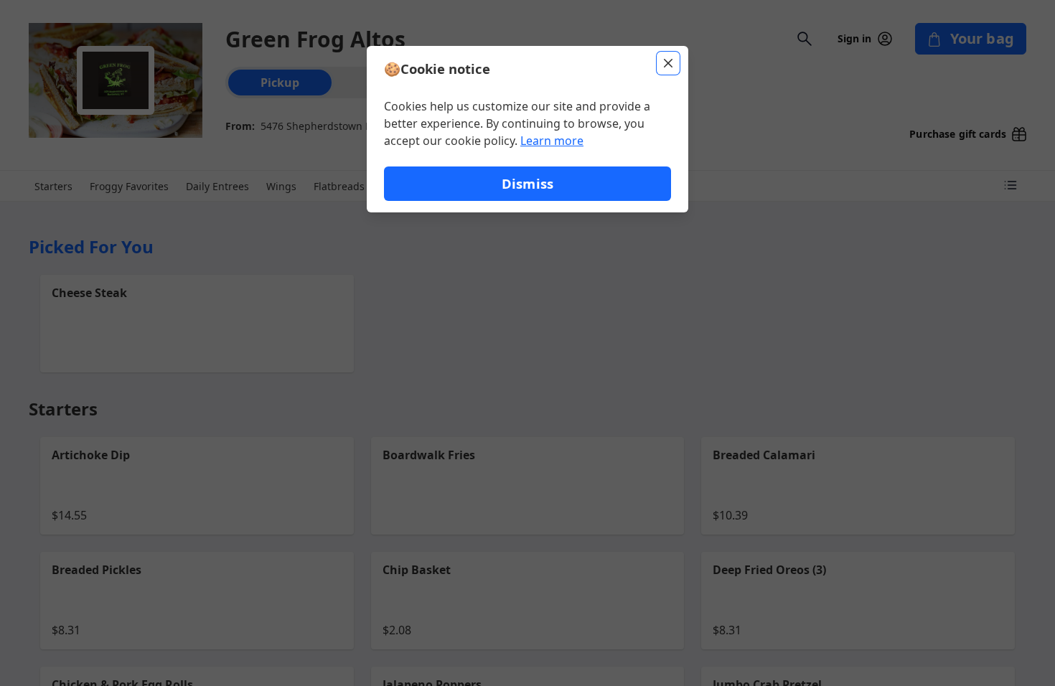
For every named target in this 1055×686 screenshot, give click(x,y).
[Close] (668, 63)
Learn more (551, 141)
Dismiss (527, 183)
